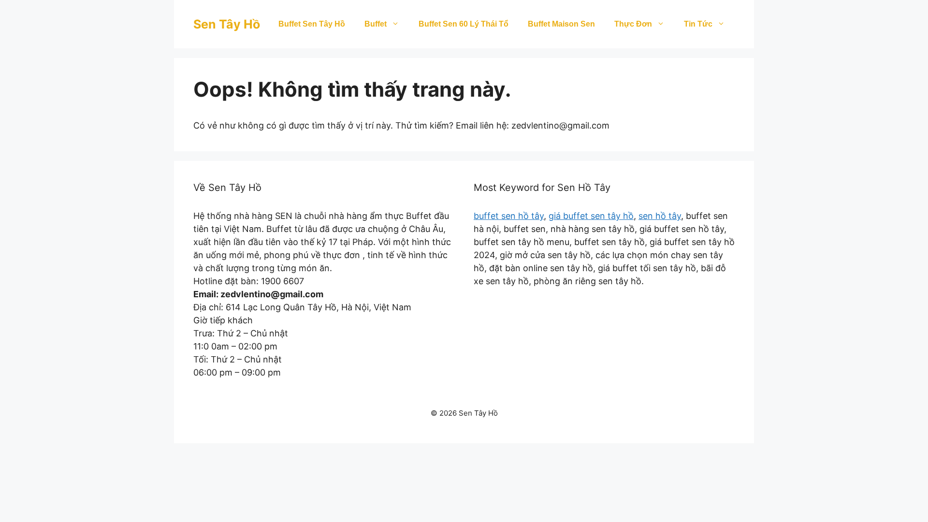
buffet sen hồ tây (509, 216)
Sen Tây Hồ (226, 24)
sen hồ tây (659, 216)
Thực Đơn (633, 24)
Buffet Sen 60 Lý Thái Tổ (463, 24)
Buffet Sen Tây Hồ (311, 24)
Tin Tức (698, 24)
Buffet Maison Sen (561, 24)
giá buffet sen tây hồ (591, 216)
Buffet (375, 24)
